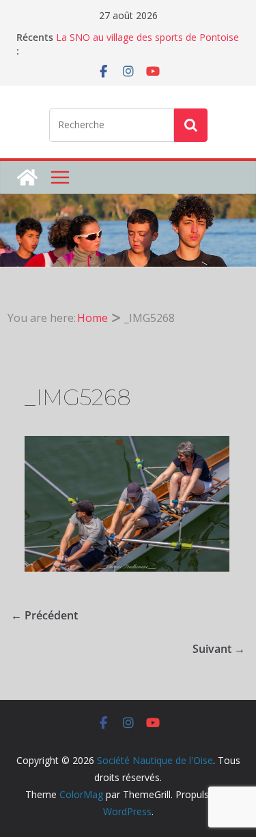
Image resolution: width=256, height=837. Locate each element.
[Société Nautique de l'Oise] (27, 177)
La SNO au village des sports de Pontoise (147, 37)
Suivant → (219, 648)
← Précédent (44, 615)
